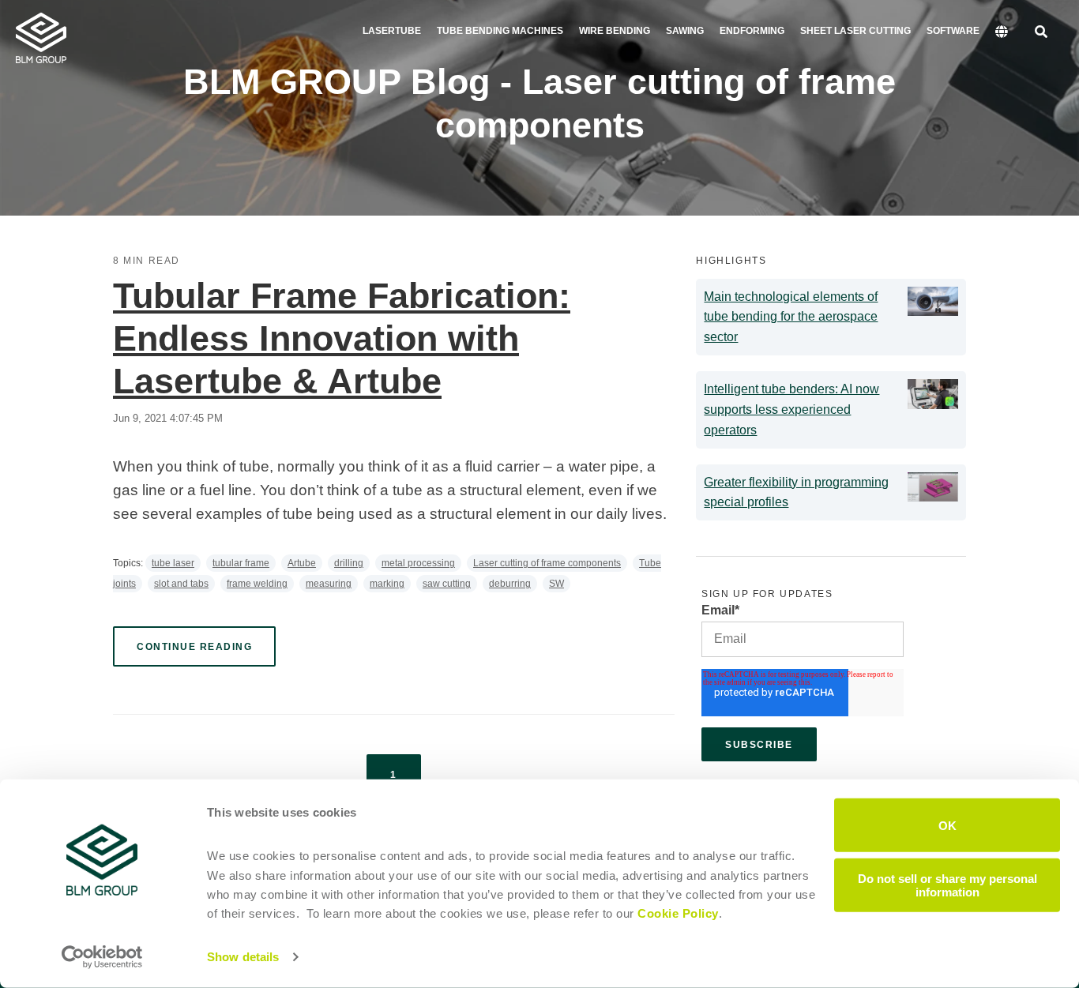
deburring (510, 583)
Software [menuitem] (953, 30)
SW (556, 583)
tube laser (173, 563)
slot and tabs (181, 583)
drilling (348, 563)
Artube (302, 563)
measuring (329, 583)
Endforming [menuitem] (752, 30)
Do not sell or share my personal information (947, 884)
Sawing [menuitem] (685, 30)
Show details (243, 957)
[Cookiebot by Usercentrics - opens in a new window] (102, 957)
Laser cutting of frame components (547, 563)
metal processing (418, 563)
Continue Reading (194, 646)
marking (387, 583)
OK (947, 825)
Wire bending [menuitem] (614, 30)
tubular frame (240, 563)
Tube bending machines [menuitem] (500, 30)
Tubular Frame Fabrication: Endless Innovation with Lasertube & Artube (341, 339)
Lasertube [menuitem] (392, 30)
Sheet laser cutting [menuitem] (855, 30)
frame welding (257, 583)
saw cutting (447, 583)
